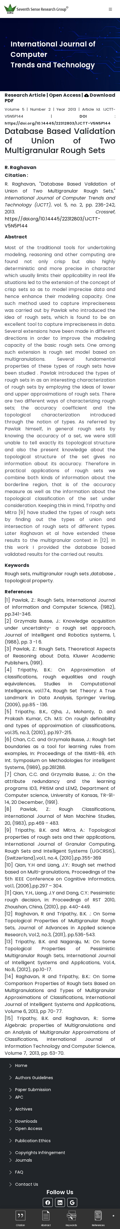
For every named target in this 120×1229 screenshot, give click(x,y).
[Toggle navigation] (110, 9)
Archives (23, 1109)
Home (21, 1065)
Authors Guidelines (34, 1078)
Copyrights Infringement (40, 1153)
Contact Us (26, 1184)
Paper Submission (33, 1090)
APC (19, 1097)
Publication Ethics (33, 1141)
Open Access (28, 1128)
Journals (23, 1160)
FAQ (19, 1172)
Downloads (26, 1121)
